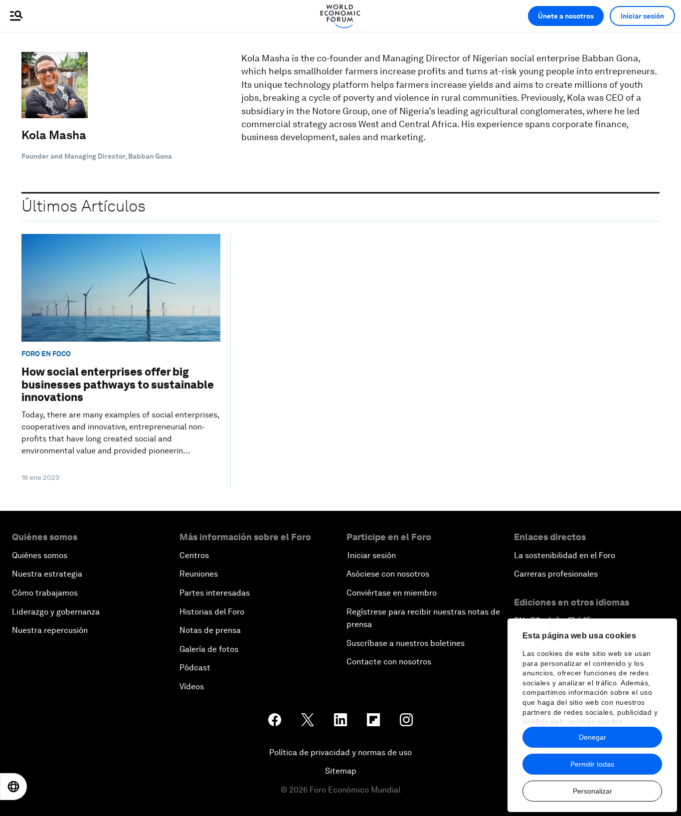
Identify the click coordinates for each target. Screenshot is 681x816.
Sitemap (340, 771)
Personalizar (592, 791)
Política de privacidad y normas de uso (340, 752)
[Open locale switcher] (13, 787)
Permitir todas (592, 764)
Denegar (592, 737)
